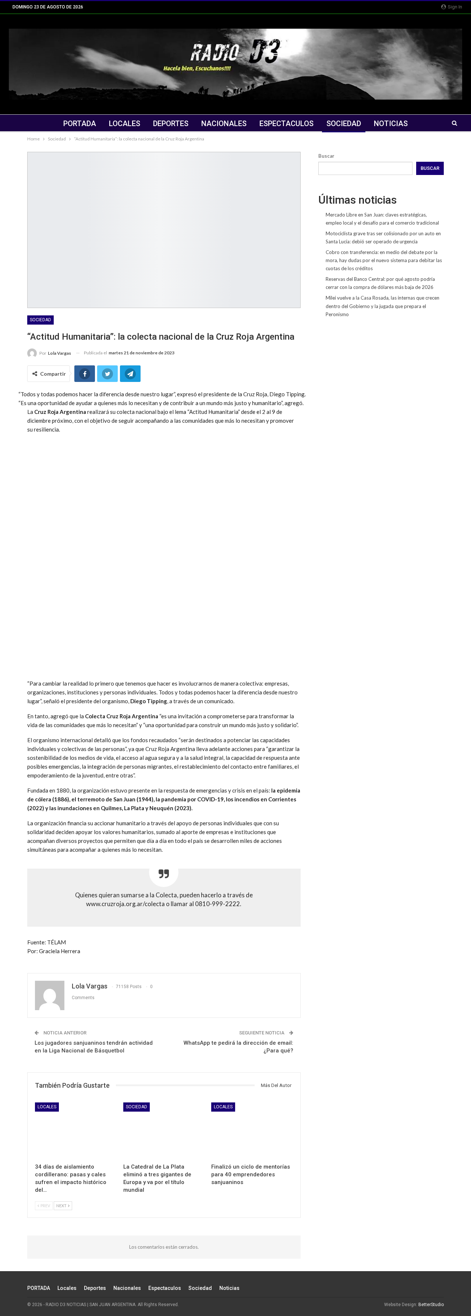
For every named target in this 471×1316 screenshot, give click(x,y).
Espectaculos (286, 123)
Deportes (170, 123)
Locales (124, 123)
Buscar (326, 156)
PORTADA (79, 123)
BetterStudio (431, 1304)
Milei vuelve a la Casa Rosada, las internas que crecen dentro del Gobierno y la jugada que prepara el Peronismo (382, 306)
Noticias (391, 123)
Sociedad (343, 123)
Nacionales (224, 123)
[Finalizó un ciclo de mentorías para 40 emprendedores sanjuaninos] (252, 1130)
